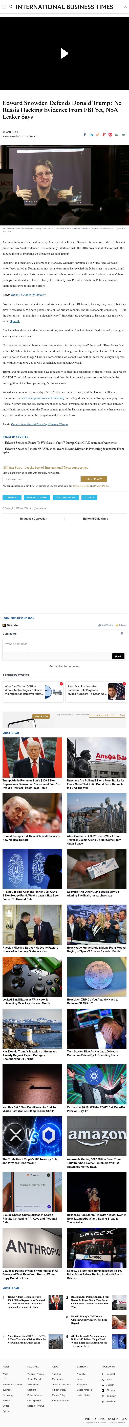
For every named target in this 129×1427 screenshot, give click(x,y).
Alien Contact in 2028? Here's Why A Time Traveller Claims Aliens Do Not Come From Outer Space (94, 840)
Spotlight (31, 1390)
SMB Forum (33, 1384)
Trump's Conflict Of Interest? (28, 295)
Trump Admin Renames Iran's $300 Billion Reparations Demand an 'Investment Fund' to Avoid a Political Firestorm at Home (31, 784)
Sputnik (15, 321)
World (5, 1374)
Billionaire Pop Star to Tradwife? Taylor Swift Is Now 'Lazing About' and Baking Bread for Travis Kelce (96, 1219)
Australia (81, 1374)
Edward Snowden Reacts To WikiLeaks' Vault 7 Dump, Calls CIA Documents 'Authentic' (61, 443)
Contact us (57, 1379)
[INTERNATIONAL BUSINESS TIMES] (64, 7)
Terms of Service (81, 486)
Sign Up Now (41, 716)
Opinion (6, 1411)
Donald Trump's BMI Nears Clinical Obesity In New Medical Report (89, 1319)
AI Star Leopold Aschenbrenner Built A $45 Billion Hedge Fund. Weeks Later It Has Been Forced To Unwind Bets (31, 895)
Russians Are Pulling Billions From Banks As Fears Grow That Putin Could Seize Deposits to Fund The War (95, 784)
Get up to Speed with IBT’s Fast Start (107, 715)
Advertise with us (60, 1400)
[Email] (117, 135)
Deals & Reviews (35, 1406)
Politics (6, 1400)
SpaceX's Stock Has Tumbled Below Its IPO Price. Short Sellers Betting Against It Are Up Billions (95, 1274)
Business (7, 1390)
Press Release (34, 1395)
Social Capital (34, 1379)
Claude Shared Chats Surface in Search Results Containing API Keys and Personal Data (30, 1219)
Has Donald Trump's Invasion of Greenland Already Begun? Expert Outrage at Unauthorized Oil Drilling (30, 1055)
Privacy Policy (101, 486)
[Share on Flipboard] (104, 135)
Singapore (82, 1384)
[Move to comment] (123, 135)
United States (83, 1395)
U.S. (5, 1379)
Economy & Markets (13, 1384)
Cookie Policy (59, 1395)
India (79, 1379)
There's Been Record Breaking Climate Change (39, 424)
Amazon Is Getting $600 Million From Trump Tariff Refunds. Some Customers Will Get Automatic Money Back (94, 1163)
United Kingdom (84, 1390)
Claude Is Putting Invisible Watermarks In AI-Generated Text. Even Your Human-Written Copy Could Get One (30, 1274)
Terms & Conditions (61, 1384)
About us (56, 1374)
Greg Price (12, 131)
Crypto (6, 1406)
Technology (8, 1395)
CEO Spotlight (34, 1400)
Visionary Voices (35, 1374)
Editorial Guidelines (95, 518)
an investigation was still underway (43, 398)
